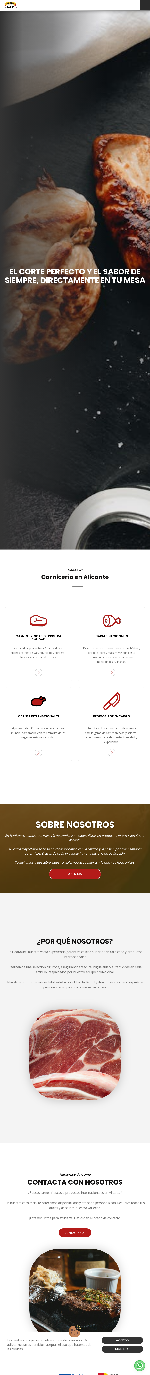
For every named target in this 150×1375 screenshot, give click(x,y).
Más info (122, 1349)
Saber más (75, 874)
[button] (140, 1366)
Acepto (122, 1340)
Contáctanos (75, 1233)
